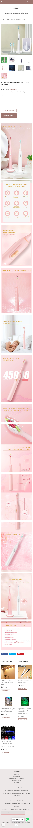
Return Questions (16, 780)
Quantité (3, 103)
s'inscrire (28, 813)
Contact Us (16, 782)
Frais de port (12, 92)
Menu (4, 1)
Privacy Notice (16, 776)
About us (16, 774)
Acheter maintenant (9, 115)
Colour (2, 96)
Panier (30, 1)
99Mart (7, 822)
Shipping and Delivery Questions (16, 778)
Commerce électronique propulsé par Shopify (20, 822)
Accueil (2, 19)
